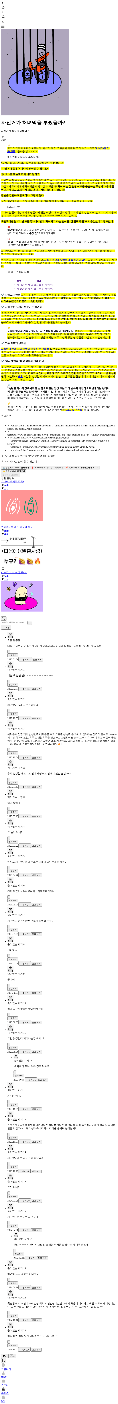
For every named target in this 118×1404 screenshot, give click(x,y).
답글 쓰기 (37, 659)
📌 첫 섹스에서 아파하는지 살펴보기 (81, 467)
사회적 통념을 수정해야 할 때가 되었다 (65, 259)
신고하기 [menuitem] (13, 655)
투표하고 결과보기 (10, 475)
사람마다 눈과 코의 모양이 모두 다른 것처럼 (25, 349)
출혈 (20, 376)
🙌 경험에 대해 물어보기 (13, 471)
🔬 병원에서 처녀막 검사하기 (15, 467)
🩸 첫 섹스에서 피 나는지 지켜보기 (47, 467)
